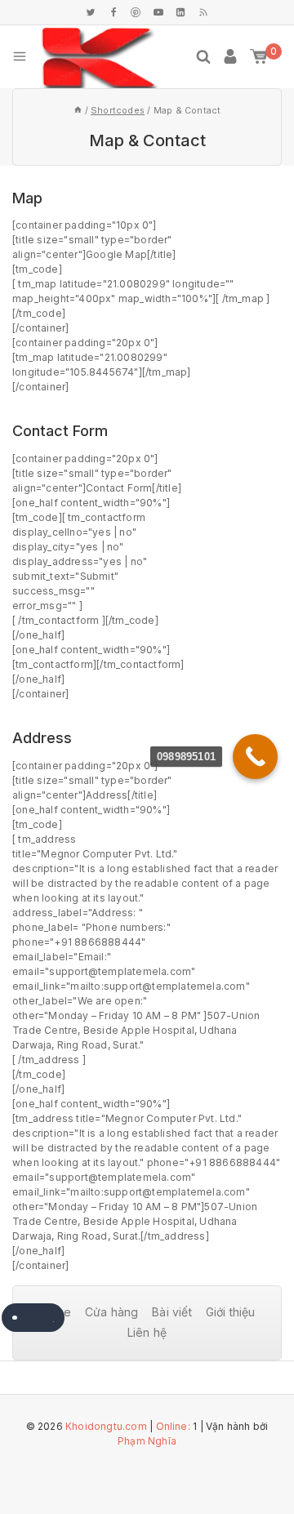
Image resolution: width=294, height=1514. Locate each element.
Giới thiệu (231, 1312)
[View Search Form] (203, 56)
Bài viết (172, 1312)
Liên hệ (147, 1332)
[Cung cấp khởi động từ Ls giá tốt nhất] (99, 56)
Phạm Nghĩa (147, 1441)
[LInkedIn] (180, 12)
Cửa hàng (112, 1312)
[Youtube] (158, 12)
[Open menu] (19, 56)
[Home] (78, 110)
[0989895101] (255, 756)
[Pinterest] (135, 12)
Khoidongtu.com (106, 1426)
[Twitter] (90, 12)
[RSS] (203, 12)
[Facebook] (113, 12)
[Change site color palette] (33, 1317)
